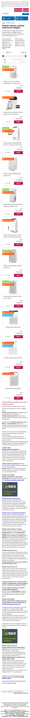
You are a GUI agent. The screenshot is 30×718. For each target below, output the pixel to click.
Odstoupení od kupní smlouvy (20, 693)
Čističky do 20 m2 (5, 42)
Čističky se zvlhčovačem (20, 40)
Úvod (3, 23)
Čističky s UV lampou (19, 39)
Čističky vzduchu (9, 712)
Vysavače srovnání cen (23, 711)
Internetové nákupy (21, 714)
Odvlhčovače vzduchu (19, 712)
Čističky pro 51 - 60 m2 (19, 44)
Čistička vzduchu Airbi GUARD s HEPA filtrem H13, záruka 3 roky (11, 82)
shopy (23, 710)
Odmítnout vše (18, 10)
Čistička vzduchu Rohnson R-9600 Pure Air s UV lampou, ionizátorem (12, 236)
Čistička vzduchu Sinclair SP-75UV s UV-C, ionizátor (12, 297)
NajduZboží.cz (13, 711)
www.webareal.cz (18, 692)
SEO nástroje (16, 710)
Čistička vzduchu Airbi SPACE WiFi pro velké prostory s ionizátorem (13, 113)
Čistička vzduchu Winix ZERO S (13, 388)
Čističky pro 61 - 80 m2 (7, 45)
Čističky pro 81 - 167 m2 (20, 45)
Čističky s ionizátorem (6, 39)
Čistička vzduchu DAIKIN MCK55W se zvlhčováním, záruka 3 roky (13, 205)
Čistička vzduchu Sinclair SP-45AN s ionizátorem (12, 267)
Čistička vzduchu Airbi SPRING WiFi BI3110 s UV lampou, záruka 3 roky (12, 144)
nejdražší (18, 59)
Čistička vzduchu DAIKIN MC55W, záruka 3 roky (12, 174)
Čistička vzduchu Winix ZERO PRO (13, 358)
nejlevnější (12, 59)
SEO (5, 710)
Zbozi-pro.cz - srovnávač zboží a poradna (18, 714)
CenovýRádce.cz (5, 711)
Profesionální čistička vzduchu (6, 47)
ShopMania (12, 714)
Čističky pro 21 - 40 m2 (19, 42)
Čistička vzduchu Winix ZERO (13, 327)
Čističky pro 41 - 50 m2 (7, 44)
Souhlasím (26, 10)
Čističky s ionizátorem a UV (7, 40)
